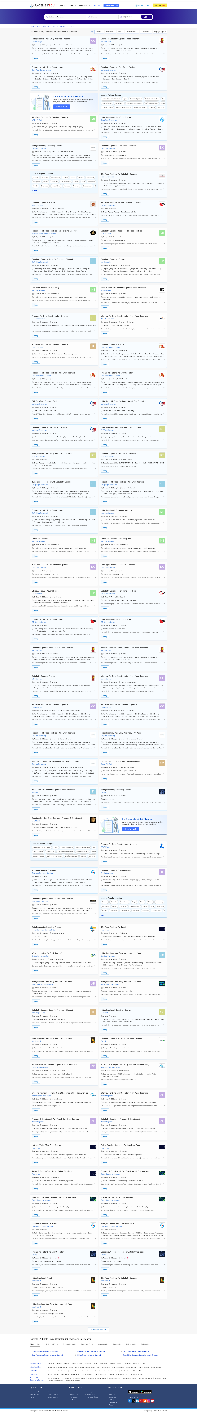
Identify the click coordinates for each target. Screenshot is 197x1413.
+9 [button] (58, 1258)
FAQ (32, 1397)
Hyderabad (87, 1363)
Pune (95, 1363)
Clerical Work (119, 103)
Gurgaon (112, 1363)
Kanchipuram (55, 177)
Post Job (160, 5)
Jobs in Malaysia (131, 1367)
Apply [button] (36, 58)
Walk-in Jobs (52, 1371)
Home (111, 1392)
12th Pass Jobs (125, 1371)
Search (147, 17)
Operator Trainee (107, 107)
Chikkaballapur (87, 186)
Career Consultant (114, 1378)
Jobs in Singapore (118, 1367)
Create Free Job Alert (136, 1374)
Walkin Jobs (91, 1394)
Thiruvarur (76, 186)
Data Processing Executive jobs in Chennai (47, 1355)
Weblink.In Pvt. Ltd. (51, 1411)
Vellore (73, 177)
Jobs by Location (87, 1374)
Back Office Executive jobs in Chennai (91, 1351)
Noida (119, 1363)
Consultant (84, 5)
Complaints (35, 1394)
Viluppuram (36, 181)
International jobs (92, 1397)
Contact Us (112, 1397)
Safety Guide (113, 1402)
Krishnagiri (91, 181)
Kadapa (76, 181)
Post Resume (112, 5)
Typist (125, 99)
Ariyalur (35, 186)
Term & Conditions (54, 1394)
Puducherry (90, 177)
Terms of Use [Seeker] (160, 1411)
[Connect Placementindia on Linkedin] (137, 1401)
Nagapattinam (56, 186)
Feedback (51, 1392)
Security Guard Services (55, 1380)
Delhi (80, 1363)
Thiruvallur (45, 177)
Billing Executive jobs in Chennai (89, 1355)
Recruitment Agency (54, 1378)
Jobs (62, 5)
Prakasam (67, 186)
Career (71, 5)
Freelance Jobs (97, 1371)
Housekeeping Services (72, 1380)
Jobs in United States (103, 1367)
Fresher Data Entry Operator (111, 99)
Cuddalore (54, 181)
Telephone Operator (140, 107)
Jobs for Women (75, 1371)
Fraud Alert (112, 1405)
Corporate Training (160, 1378)
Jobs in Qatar (73, 1367)
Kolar (83, 181)
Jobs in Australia (156, 1367)
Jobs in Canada (144, 1367)
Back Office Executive (152, 99)
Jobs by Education (100, 1374)
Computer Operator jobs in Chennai (45, 1351)
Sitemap (111, 1400)
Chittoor (80, 177)
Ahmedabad (103, 1363)
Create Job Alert (53, 1397)
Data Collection (107, 103)
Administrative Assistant (134, 103)
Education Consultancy (145, 1378)
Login (98, 5)
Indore (135, 1363)
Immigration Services (129, 1378)
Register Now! (61, 107)
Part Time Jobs (62, 1371)
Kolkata (66, 1363)
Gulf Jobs (111, 1374)
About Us (112, 1394)
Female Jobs (74, 1397)
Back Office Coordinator (123, 107)
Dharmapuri (44, 186)
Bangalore (51, 1363)
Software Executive (151, 103)
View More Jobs (97, 1330)
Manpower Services (79, 1378)
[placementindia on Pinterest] (141, 1401)
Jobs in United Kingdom (87, 1367)
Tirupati (65, 177)
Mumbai (59, 1363)
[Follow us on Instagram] (148, 1401)
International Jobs (121, 1374)
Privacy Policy (148, 1411)
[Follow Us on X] (133, 1401)
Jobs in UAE (51, 1367)
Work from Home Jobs (111, 1371)
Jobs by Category (53, 1374)
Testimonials (35, 1392)
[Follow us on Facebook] (130, 1401)
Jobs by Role (75, 1374)
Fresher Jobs (86, 1371)
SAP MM (152, 107)
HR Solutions (66, 1378)
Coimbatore (127, 1363)
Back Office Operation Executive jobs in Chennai (140, 1355)
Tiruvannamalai (66, 181)
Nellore (45, 181)
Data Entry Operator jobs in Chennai (136, 1351)
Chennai (35, 177)
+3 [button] (127, 1258)
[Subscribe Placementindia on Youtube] (152, 1401)
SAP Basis (161, 107)
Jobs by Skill (65, 1374)
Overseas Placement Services (97, 1378)
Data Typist (164, 103)
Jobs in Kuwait (62, 1367)
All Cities (142, 1363)
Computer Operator (136, 99)
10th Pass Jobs (137, 1371)
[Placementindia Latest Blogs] (145, 1401)
